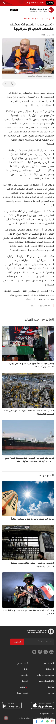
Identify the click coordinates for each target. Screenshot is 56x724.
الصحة (25, 681)
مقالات (24, 669)
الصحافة (50, 669)
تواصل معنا (22, 693)
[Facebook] (36, 721)
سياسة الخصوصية (47, 714)
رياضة (51, 687)
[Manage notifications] (6, 718)
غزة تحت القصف (29, 19)
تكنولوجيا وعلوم (46, 681)
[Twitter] (42, 721)
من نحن (50, 693)
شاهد (23, 687)
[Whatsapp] (47, 721)
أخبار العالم (48, 19)
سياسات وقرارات (45, 675)
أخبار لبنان (49, 664)
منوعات (24, 675)
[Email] (52, 721)
